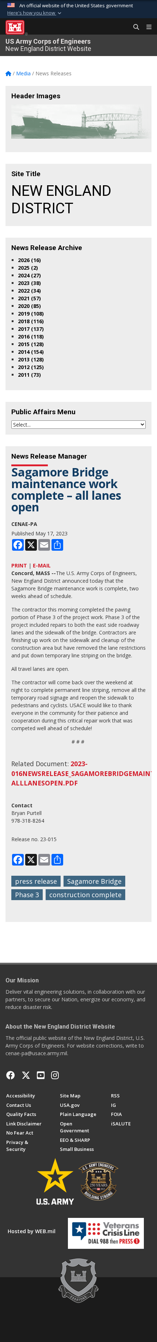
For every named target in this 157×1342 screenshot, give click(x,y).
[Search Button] (133, 27)
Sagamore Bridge (94, 881)
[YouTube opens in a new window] (41, 1075)
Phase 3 (27, 894)
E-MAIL (42, 565)
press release (36, 881)
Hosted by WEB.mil (31, 1231)
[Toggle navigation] (146, 27)
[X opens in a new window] (26, 1075)
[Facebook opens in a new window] (10, 1075)
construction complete (85, 894)
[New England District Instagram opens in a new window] (55, 1075)
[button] (35, 13)
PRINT (19, 565)
